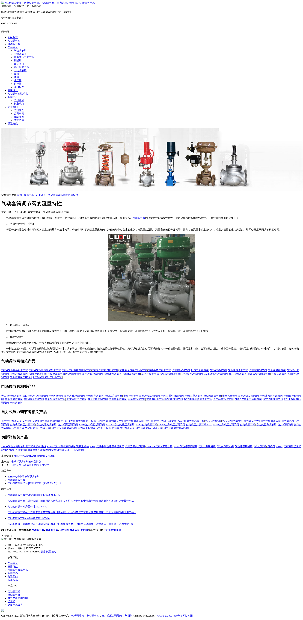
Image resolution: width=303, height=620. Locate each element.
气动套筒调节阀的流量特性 (63, 195)
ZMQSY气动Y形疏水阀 (159, 446)
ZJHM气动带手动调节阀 (14, 370)
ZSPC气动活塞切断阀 (185, 446)
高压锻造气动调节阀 (259, 374)
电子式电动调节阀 (98, 399)
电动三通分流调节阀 (172, 395)
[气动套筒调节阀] (151, 320)
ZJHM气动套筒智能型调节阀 (45, 370)
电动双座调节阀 (212, 395)
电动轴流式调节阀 (55, 399)
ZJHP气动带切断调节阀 (105, 370)
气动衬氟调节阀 (19, 374)
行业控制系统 (113, 530)
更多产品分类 (15, 604)
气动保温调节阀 (277, 370)
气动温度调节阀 (94, 374)
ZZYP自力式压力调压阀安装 (160, 421)
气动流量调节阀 (37, 374)
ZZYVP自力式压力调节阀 (266, 421)
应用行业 (13, 566)
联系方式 (13, 579)
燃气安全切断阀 (55, 450)
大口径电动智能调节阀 (35, 395)
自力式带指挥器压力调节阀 (93, 428)
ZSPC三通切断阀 (74, 450)
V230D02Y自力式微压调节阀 (77, 421)
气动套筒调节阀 (75, 374)
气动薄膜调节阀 (258, 370)
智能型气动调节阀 (170, 374)
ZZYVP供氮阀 (213, 421)
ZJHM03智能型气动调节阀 (47, 377)
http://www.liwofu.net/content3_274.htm (34, 455)
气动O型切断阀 (207, 446)
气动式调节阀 (279, 374)
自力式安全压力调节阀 (64, 428)
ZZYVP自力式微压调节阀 (236, 421)
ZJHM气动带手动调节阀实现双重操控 (68, 446)
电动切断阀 (260, 446)
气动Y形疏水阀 (225, 446)
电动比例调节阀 (76, 395)
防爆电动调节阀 (118, 399)
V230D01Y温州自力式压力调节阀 (41, 421)
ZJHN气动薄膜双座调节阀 (76, 370)
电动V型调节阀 (57, 395)
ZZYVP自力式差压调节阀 (120, 424)
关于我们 (13, 576)
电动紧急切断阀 (36, 450)
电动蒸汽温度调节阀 (271, 395)
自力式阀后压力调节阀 (121, 428)
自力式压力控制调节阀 (176, 428)
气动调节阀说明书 (18, 570)
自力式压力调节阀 (11, 421)
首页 (19, 195)
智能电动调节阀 (174, 399)
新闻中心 (29, 195)
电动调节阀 (16, 402)
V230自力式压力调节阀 (92, 424)
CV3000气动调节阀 (192, 374)
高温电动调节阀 (136, 399)
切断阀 (271, 446)
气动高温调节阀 (181, 370)
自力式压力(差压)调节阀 (149, 428)
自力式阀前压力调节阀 (22, 424)
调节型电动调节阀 (273, 399)
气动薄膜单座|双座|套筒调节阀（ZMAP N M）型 (34, 483)
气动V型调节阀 (218, 370)
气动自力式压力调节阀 (37, 428)
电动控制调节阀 (132, 395)
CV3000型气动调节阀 (216, 374)
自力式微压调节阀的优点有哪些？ (30, 465)
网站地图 (188, 615)
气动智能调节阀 (131, 374)
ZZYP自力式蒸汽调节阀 (191, 421)
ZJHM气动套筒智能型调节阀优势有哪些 (23, 446)
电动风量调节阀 (231, 395)
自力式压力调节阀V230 (199, 424)
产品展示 (13, 563)
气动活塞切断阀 (243, 446)
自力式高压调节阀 (68, 424)
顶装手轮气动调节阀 (159, 370)
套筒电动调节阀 (155, 399)
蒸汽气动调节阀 (150, 374)
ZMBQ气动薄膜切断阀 (288, 446)
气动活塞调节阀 (56, 374)
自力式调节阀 (247, 424)
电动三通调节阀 (193, 395)
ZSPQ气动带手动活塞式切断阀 (107, 446)
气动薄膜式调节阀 (238, 370)
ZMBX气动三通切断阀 (13, 450)
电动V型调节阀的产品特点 (26, 461)
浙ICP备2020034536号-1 (169, 615)
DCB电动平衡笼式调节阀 (198, 399)
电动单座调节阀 (95, 395)
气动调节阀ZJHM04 (21, 377)
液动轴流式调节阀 (76, 399)
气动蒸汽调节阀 (113, 374)
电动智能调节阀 (14, 399)
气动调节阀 (139, 218)
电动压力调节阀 (250, 395)
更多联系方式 (48, 551)
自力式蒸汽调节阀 (46, 424)
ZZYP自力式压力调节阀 (130, 421)
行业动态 (41, 195)
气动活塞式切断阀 (135, 446)
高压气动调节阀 (238, 374)
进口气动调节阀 (200, 370)
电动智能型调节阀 (34, 399)
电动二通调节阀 (113, 395)
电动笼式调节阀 (151, 395)
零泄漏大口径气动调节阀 (133, 370)
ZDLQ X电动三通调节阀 (248, 399)
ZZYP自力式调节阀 (105, 421)
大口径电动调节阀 (11, 395)
